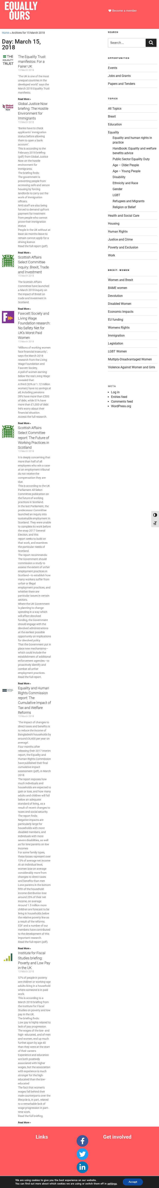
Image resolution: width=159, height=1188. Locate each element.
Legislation (115, 343)
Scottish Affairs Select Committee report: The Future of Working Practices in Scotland (33, 437)
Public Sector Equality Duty (131, 159)
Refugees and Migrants (128, 201)
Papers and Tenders (121, 84)
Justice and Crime (120, 239)
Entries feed (119, 397)
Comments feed (122, 401)
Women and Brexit (120, 280)
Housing (113, 223)
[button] (79, 24)
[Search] (151, 43)
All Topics (114, 108)
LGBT (116, 195)
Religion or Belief (124, 207)
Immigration (116, 335)
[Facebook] (82, 1141)
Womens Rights (119, 327)
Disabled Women (119, 304)
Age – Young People (126, 171)
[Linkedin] (82, 1167)
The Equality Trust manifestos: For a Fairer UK (32, 61)
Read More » (24, 99)
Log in (115, 392)
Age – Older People (126, 165)
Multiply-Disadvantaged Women (130, 359)
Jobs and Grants (119, 76)
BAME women (117, 288)
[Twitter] (82, 1154)
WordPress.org (121, 406)
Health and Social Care (123, 215)
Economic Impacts (120, 312)
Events (112, 68)
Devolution (115, 296)
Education (115, 124)
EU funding (115, 319)
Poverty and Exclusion (123, 247)
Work (111, 255)
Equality (113, 132)
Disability (119, 177)
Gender (117, 189)
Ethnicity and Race (125, 183)
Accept (133, 1182)
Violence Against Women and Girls (131, 367)
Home (5, 32)
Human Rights (118, 231)
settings (112, 1183)
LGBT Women (117, 351)
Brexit (112, 116)
